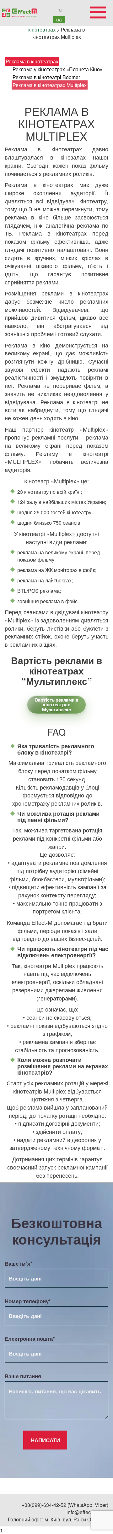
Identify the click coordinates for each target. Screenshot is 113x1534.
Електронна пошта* (30, 1338)
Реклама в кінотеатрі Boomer (46, 77)
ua (59, 19)
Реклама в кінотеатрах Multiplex (50, 85)
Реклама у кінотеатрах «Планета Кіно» (58, 69)
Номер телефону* (28, 1301)
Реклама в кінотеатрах (32, 61)
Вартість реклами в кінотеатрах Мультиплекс (56, 704)
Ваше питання (23, 1376)
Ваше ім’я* (19, 1263)
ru (59, 9)
